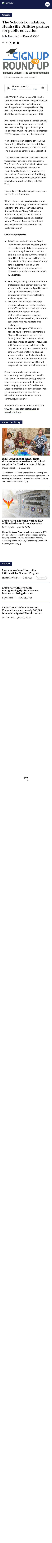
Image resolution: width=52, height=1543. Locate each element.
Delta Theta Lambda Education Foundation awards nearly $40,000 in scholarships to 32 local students (22, 610)
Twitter (10, 42)
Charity (6, 15)
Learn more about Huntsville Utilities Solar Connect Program (20, 572)
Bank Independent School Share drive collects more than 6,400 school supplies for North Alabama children (23, 461)
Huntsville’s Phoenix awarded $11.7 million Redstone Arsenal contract (22, 522)
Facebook (18, 42)
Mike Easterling (10, 36)
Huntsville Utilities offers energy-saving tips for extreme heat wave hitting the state (20, 590)
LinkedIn (14, 42)
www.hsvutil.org (12, 412)
